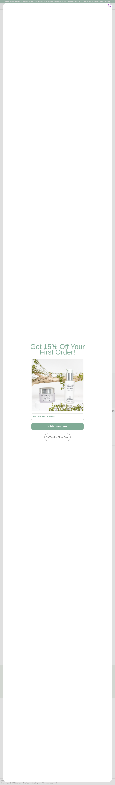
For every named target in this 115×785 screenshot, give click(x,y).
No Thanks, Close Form (57, 437)
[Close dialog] (109, 5)
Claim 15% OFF (57, 426)
